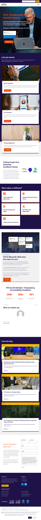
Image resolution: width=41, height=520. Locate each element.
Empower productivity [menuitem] (5, 494)
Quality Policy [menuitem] (17, 509)
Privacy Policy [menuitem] (11, 509)
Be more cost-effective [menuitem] (24, 491)
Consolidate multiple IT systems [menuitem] (26, 494)
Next (37, 305)
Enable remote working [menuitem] (5, 491)
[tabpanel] (20, 314)
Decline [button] (34, 517)
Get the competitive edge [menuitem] (25, 492)
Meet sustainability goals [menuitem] (25, 495)
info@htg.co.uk (24, 478)
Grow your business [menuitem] (5, 495)
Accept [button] (30, 517)
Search (38, 1)
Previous (35, 305)
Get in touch (4, 485)
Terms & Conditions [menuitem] (4, 509)
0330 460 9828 (24, 480)
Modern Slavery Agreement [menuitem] (24, 509)
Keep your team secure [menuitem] (5, 492)
